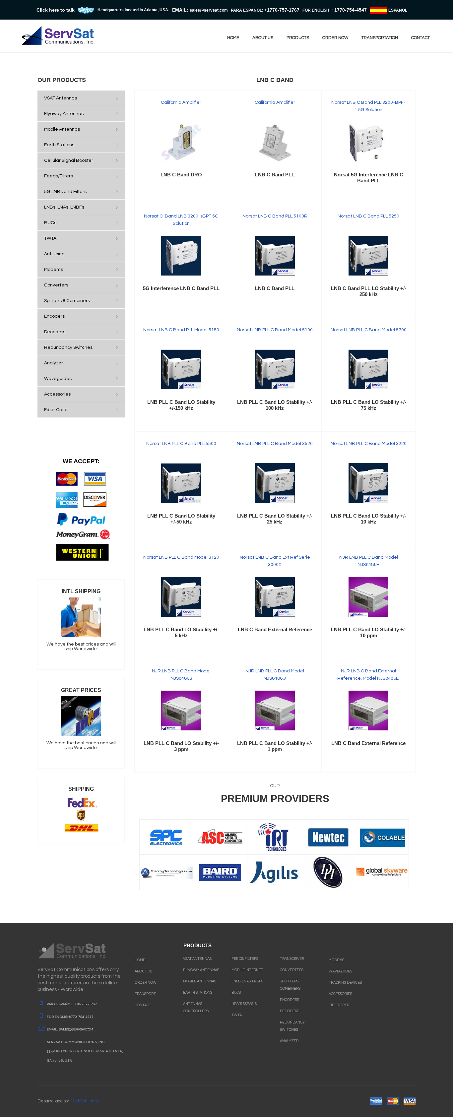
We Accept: (81, 461)
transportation (379, 37)
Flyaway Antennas (201, 970)
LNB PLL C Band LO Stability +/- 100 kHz (274, 405)
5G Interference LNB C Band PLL (181, 288)
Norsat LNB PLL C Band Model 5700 (369, 330)
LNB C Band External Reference (275, 629)
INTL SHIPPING (81, 591)
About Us (143, 971)
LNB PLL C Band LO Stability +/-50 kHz (181, 519)
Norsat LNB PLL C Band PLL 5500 (181, 443)
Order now (335, 37)
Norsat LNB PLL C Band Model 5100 (275, 330)
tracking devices (345, 982)
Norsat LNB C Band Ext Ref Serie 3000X (275, 561)
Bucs (236, 992)
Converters (291, 970)
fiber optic (339, 1005)
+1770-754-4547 (349, 10)
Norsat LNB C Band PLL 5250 (368, 216)
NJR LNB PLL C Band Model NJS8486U (274, 675)
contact (420, 37)
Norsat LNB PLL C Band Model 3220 (369, 443)
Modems (336, 960)
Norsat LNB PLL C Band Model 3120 (181, 557)
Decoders (289, 1011)
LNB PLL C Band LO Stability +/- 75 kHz (368, 405)
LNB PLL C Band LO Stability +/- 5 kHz (181, 632)
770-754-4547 (82, 1017)
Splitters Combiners (290, 984)
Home (233, 37)
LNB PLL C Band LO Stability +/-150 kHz (181, 405)
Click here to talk (55, 10)
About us (262, 37)
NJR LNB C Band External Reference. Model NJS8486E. (368, 675)
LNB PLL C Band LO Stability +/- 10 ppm (368, 632)
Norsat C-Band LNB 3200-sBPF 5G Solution (181, 220)
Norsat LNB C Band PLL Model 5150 (181, 330)
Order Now (146, 982)
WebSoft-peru (85, 1101)
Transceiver (292, 959)
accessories (340, 994)
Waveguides (340, 971)
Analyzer (289, 1041)
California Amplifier (181, 102)
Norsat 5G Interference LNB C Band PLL (368, 177)
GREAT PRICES (81, 690)
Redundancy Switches (292, 1026)
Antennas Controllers (196, 1007)
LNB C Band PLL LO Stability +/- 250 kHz (368, 291)
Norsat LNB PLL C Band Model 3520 (275, 443)
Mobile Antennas (199, 981)
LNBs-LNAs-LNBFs (247, 981)
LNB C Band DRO (181, 174)
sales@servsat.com (76, 1029)
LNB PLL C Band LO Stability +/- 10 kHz (368, 519)
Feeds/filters (244, 959)
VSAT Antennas (197, 959)
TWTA (236, 1015)
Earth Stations (197, 992)
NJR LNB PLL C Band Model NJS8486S (181, 675)
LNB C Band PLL (274, 174)
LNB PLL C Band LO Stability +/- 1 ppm (274, 746)
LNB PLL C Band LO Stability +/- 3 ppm (181, 746)
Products (298, 37)
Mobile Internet (247, 970)
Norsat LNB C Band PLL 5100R (274, 216)
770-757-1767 (85, 1004)
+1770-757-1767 (281, 10)
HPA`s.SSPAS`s (244, 1004)
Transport (145, 994)
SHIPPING (81, 789)
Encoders (289, 1000)
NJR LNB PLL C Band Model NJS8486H (368, 561)
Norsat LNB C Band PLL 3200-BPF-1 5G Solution (368, 106)
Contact (143, 1005)
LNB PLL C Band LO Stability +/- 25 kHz (274, 519)
